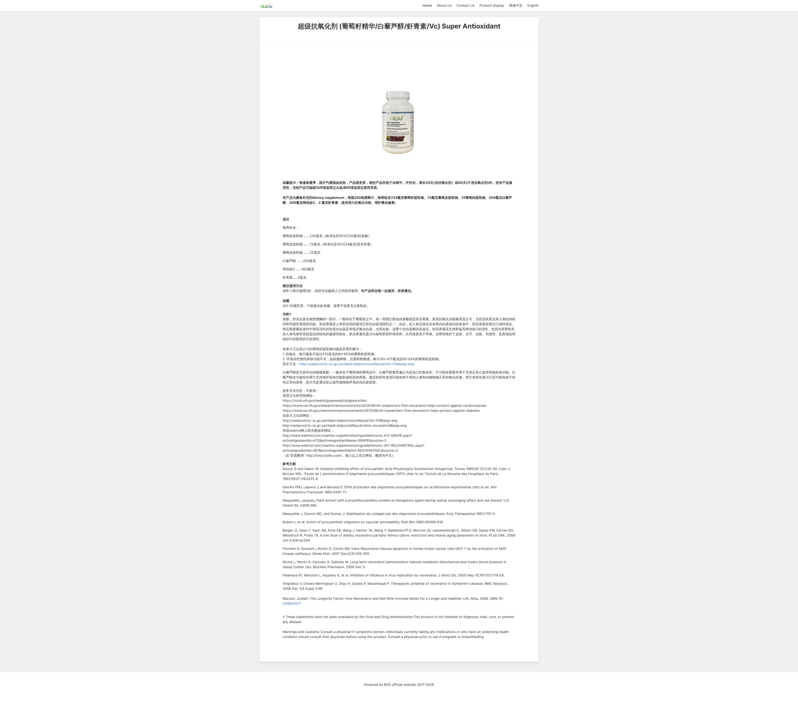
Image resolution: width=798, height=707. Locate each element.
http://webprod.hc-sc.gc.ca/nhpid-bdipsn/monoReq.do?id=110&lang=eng (356, 364)
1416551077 (292, 603)
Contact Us (465, 5)
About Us (444, 5)
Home (427, 5)
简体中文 (515, 5)
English (533, 5)
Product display (491, 5)
